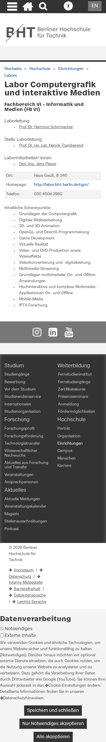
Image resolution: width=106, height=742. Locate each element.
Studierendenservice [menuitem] (22, 397)
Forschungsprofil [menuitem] (19, 429)
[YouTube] (68, 333)
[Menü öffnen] (11, 7)
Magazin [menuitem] (11, 514)
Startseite (12, 69)
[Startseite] (28, 7)
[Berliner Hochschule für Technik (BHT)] (52, 33)
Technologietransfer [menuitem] (22, 443)
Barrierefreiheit (27, 589)
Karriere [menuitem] (64, 466)
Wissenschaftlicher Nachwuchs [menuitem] (20, 453)
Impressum (24, 570)
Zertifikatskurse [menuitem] (71, 389)
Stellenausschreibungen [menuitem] (25, 521)
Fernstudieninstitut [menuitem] (75, 374)
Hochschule (39, 69)
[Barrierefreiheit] (81, 6)
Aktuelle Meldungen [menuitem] (22, 499)
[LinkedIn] (53, 333)
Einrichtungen (71, 69)
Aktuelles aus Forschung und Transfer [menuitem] (26, 465)
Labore (10, 76)
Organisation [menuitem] (68, 436)
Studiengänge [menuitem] (16, 374)
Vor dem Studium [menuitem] (20, 389)
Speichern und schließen (53, 710)
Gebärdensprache (30, 595)
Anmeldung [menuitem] (68, 404)
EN (95, 6)
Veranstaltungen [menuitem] (19, 475)
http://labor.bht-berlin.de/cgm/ (61, 185)
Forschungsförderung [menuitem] (23, 436)
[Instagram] (37, 333)
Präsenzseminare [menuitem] (73, 397)
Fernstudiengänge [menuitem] (74, 382)
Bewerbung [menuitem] (14, 382)
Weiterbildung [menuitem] (73, 366)
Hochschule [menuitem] (71, 419)
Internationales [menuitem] (17, 404)
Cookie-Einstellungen (67, 686)
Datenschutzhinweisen (23, 698)
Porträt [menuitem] (63, 429)
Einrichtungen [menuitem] (70, 443)
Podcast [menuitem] (11, 529)
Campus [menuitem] (64, 451)
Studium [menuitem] (14, 366)
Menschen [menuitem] (66, 458)
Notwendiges (18, 629)
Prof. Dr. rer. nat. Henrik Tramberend (51, 146)
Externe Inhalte (20, 635)
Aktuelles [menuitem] (15, 490)
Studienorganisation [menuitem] (22, 412)
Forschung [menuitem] (16, 419)
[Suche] (43, 6)
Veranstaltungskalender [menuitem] (25, 506)
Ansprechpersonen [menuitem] (21, 482)
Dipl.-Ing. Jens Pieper (38, 164)
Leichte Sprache (31, 602)
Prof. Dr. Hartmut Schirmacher (46, 127)
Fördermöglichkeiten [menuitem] (76, 412)
